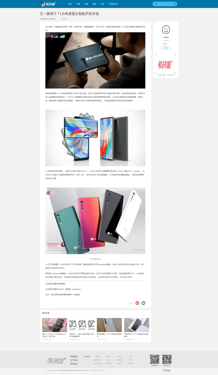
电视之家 (108, 363)
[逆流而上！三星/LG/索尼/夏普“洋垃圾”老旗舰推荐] (81, 325)
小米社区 (119, 360)
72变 (130, 356)
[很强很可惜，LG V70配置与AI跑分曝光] (136, 325)
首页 (70, 4)
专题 (86, 4)
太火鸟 (109, 360)
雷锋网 (97, 356)
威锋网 (120, 363)
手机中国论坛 (97, 363)
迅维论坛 (131, 363)
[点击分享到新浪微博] (137, 303)
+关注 (166, 48)
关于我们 (74, 360)
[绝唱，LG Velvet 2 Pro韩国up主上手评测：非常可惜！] (54, 325)
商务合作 (74, 364)
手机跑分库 (113, 4)
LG (66, 19)
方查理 (165, 37)
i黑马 (130, 360)
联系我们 (74, 357)
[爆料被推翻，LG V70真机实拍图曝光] (109, 325)
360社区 (119, 356)
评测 (78, 4)
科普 (102, 4)
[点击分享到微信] (143, 303)
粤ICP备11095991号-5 (98, 370)
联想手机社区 (97, 360)
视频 (94, 4)
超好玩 (109, 356)
